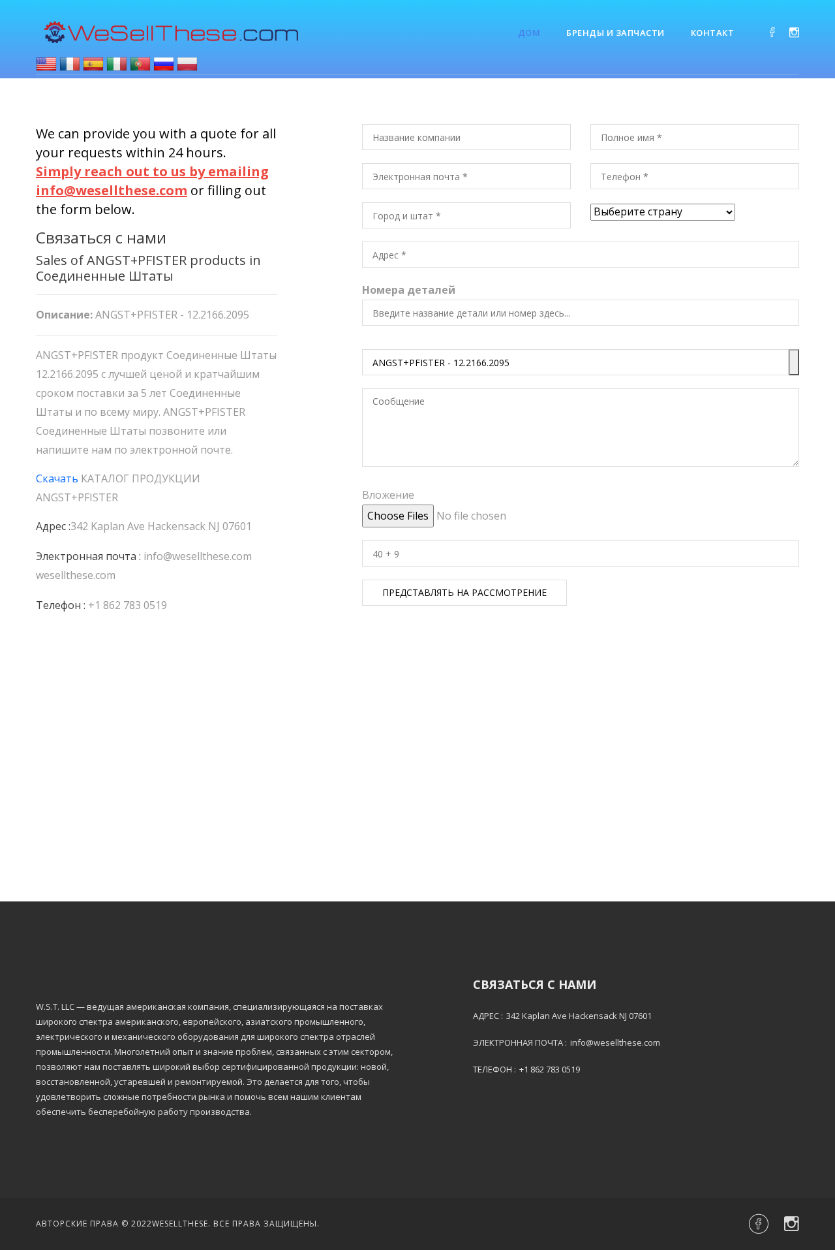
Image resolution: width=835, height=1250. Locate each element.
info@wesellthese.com (198, 556)
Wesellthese (180, 1223)
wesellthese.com (75, 575)
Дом (529, 33)
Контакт (713, 33)
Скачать (57, 478)
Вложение (388, 495)
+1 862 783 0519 (127, 605)
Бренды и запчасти (615, 33)
